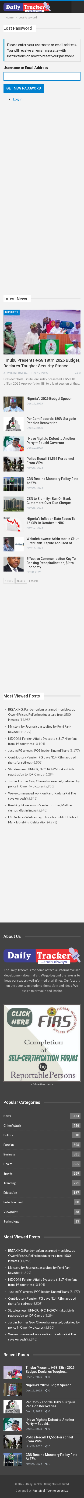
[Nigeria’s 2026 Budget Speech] (14, 404)
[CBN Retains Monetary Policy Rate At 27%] (14, 484)
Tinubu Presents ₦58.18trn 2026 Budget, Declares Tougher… (50, 1369)
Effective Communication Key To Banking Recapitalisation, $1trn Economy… (51, 563)
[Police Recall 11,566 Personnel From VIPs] (14, 464)
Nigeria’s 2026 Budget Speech (49, 398)
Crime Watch (12, 1125)
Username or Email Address (26, 67)
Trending (10, 1183)
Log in (17, 99)
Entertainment (13, 1202)
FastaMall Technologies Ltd (50, 1490)
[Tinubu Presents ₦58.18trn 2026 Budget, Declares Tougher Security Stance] (42, 332)
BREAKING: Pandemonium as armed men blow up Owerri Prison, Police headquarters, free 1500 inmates (41, 715)
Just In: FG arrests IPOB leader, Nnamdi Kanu (38, 750)
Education (10, 1192)
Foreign (9, 1145)
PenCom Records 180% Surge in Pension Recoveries (50, 1404)
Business (11, 312)
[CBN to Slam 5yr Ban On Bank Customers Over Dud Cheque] (14, 504)
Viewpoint (11, 1212)
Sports (8, 1173)
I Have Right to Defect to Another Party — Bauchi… (50, 1422)
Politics (8, 1135)
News (7, 1116)
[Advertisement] (42, 149)
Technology (11, 1221)
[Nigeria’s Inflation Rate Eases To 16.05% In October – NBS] (14, 524)
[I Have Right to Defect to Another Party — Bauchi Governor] (14, 443)
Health (8, 1164)
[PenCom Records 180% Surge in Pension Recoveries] (14, 424)
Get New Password (23, 88)
